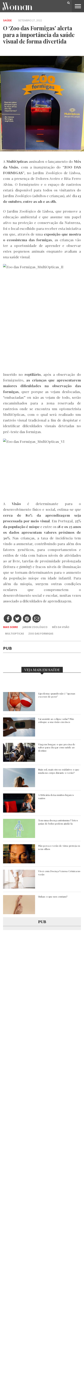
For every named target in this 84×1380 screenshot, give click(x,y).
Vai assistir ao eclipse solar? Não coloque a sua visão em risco (56, 720)
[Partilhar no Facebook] (8, 619)
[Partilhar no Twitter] (17, 619)
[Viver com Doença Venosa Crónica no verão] (19, 887)
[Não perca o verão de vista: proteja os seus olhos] (19, 862)
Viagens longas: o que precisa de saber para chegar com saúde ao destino (56, 747)
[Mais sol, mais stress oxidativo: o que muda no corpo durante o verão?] (19, 786)
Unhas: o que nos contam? (52, 896)
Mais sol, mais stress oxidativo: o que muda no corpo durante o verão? (58, 771)
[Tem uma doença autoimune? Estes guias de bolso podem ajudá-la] (19, 837)
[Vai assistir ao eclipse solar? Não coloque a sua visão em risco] (19, 735)
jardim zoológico (35, 627)
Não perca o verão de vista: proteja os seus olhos (59, 847)
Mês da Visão (60, 627)
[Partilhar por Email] (36, 619)
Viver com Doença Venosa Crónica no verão (59, 873)
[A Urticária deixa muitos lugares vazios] (19, 811)
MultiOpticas (14, 633)
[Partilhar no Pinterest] (27, 619)
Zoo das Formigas (40, 633)
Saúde (7, 20)
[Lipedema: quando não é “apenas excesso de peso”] (19, 710)
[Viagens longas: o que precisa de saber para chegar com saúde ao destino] (19, 760)
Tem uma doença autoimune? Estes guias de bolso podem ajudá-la (58, 822)
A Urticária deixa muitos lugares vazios (56, 796)
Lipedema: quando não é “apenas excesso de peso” (56, 695)
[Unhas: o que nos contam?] (19, 913)
